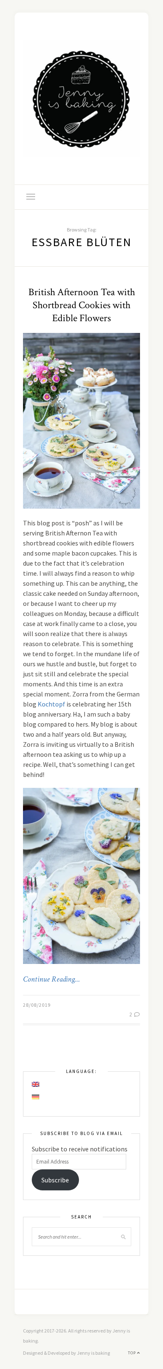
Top (132, 1353)
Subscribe (55, 1180)
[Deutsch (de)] (36, 1096)
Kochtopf (51, 704)
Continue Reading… (51, 979)
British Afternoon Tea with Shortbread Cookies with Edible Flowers (81, 305)
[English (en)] (36, 1084)
